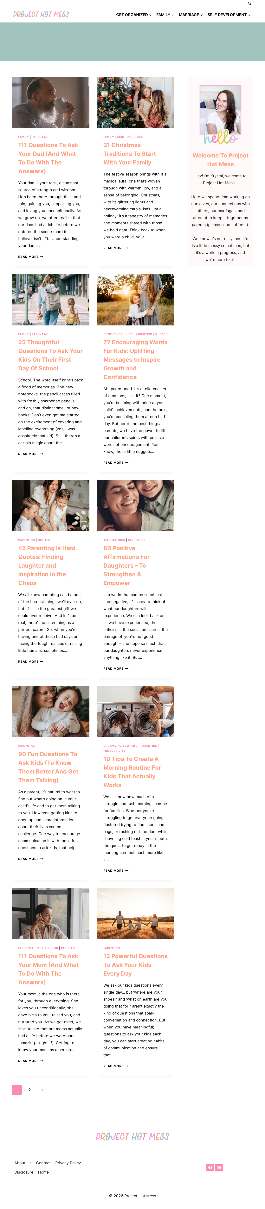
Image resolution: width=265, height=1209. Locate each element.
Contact (43, 1163)
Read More (30, 257)
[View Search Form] (249, 3)
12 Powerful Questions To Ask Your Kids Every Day (135, 965)
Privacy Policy (68, 1163)
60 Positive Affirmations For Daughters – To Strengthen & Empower (126, 565)
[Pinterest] (219, 1167)
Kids (120, 137)
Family (23, 137)
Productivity (114, 750)
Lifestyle (26, 948)
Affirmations (114, 540)
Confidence (113, 334)
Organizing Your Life (120, 745)
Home (43, 1172)
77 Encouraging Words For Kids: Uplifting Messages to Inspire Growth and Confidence (135, 359)
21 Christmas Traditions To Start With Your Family (129, 153)
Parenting (40, 137)
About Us (22, 1163)
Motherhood (47, 948)
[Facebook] (210, 1167)
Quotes (161, 334)
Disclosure (23, 1172)
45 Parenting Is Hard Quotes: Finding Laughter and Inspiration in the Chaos (47, 565)
